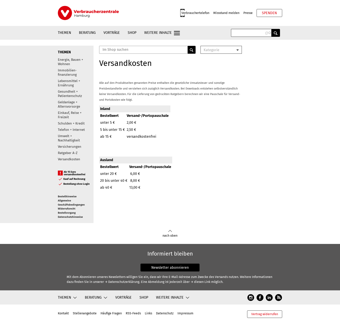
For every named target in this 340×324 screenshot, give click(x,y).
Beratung (87, 32)
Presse (248, 13)
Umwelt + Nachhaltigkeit (69, 138)
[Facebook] (260, 297)
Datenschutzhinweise (70, 216)
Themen (64, 32)
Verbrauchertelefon (195, 13)
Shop (132, 32)
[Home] (88, 13)
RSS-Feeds (133, 313)
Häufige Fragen (111, 313)
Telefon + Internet (71, 130)
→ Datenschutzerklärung (122, 282)
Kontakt (63, 313)
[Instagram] (250, 297)
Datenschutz (165, 313)
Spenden (269, 13)
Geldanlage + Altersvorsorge (69, 104)
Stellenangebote (85, 313)
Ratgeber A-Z (68, 153)
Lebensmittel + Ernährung (69, 83)
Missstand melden (226, 13)
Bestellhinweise (67, 196)
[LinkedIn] (269, 297)
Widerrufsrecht (66, 208)
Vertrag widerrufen (264, 314)
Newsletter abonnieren (170, 267)
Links (148, 313)
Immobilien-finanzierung (67, 72)
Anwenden (275, 33)
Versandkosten (69, 159)
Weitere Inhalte (158, 32)
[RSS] (278, 297)
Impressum (185, 313)
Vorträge (111, 32)
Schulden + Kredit (71, 123)
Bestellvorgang (67, 212)
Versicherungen (69, 147)
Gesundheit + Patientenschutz (70, 94)
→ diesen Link (200, 282)
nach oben (170, 235)
